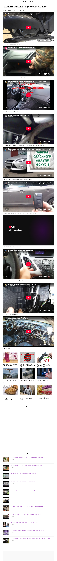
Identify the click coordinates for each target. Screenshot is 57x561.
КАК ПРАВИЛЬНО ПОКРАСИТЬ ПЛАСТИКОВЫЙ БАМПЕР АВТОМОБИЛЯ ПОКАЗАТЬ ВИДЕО (31, 538)
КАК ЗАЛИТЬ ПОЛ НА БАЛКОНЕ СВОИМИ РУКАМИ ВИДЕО (23, 473)
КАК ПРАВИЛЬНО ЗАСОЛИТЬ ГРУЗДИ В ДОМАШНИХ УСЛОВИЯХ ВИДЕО (27, 457)
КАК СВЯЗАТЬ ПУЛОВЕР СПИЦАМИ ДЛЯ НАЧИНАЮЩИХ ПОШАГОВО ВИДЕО (27, 530)
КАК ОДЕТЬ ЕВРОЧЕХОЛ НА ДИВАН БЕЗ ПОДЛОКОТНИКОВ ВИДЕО (26, 514)
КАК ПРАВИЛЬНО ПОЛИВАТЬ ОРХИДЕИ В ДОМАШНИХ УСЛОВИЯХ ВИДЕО (27, 465)
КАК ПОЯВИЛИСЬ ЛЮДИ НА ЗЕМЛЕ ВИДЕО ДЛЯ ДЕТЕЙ (23, 482)
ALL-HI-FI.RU (28, 1)
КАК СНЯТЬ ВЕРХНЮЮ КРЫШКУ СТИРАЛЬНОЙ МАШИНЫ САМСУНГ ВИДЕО (27, 498)
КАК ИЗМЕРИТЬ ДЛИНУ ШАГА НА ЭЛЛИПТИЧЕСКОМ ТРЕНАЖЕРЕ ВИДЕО (27, 506)
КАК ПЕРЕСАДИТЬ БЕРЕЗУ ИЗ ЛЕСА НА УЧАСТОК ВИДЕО (23, 490)
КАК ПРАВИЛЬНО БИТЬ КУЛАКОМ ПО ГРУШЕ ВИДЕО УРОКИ (24, 522)
